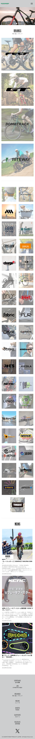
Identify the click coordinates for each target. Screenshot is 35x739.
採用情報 (17, 722)
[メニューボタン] (32, 4)
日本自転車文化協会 (17, 686)
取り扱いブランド (17, 694)
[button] (14, 23)
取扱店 (17, 708)
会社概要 (17, 681)
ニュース (17, 701)
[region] (17, 16)
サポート (17, 715)
